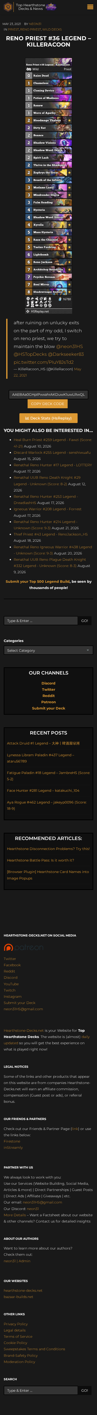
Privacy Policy (16, 1324)
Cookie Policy (15, 1342)
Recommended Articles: (48, 838)
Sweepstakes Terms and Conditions (34, 1349)
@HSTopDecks (30, 354)
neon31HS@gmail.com (23, 1009)
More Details (15, 1215)
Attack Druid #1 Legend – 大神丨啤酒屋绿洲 (43, 743)
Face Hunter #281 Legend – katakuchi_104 (43, 790)
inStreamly (13, 1147)
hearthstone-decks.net (23, 1290)
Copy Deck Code (47, 404)
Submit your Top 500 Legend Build (38, 581)
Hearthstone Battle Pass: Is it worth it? (40, 860)
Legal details (15, 1330)
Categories (13, 640)
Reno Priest (30, 29)
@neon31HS (69, 346)
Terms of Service (18, 1336)
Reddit (49, 696)
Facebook (12, 965)
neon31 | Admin (17, 1261)
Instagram (13, 996)
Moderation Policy (19, 1362)
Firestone (12, 1141)
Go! (84, 620)
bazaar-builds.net (18, 1296)
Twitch (9, 990)
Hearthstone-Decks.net (24, 1030)
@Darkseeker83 (66, 354)
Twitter (48, 689)
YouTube (11, 984)
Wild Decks (52, 29)
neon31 (35, 24)
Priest (13, 29)
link (75, 1128)
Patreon (48, 702)
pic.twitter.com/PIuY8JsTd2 (44, 362)
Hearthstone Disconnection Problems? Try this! (48, 848)
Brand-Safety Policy (21, 1355)
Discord (48, 683)
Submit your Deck (48, 708)
